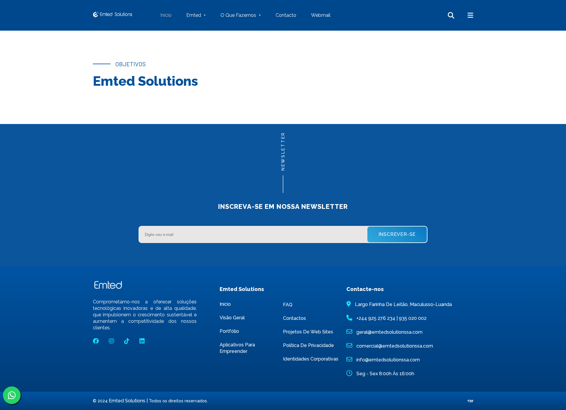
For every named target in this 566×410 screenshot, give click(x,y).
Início (166, 15)
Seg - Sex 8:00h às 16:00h (385, 373)
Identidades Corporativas (310, 359)
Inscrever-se (397, 234)
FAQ (287, 305)
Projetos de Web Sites (308, 332)
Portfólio (229, 331)
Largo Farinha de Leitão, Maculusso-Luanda (403, 304)
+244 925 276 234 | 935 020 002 (391, 318)
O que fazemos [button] (239, 15)
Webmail (320, 15)
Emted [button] (194, 15)
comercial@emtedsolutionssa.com (394, 346)
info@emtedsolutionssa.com (388, 360)
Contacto (286, 15)
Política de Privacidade (308, 345)
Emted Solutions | (129, 401)
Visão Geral (232, 317)
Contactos (294, 318)
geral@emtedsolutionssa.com (389, 332)
